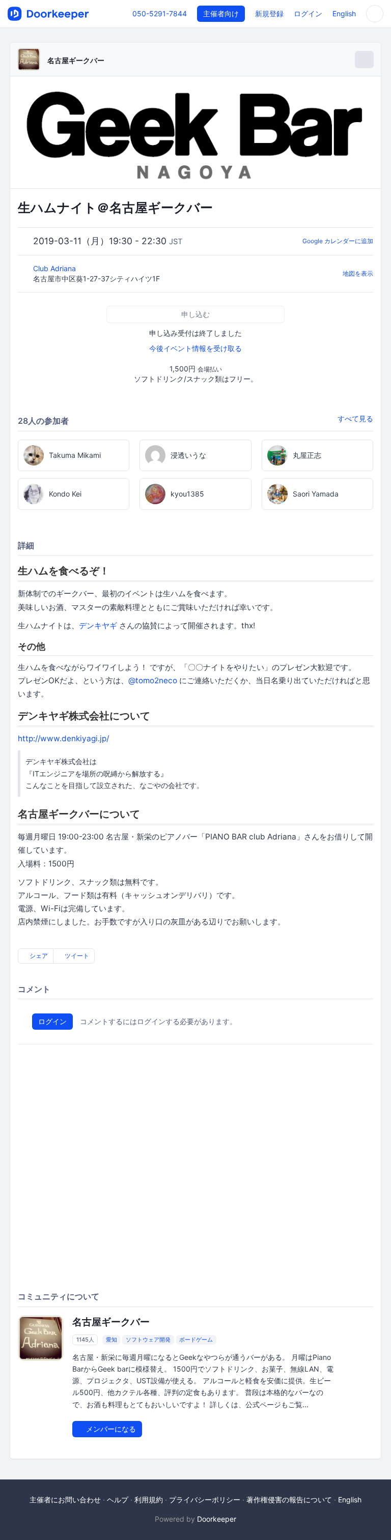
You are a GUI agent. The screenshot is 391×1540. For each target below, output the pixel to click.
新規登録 (269, 13)
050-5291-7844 (159, 13)
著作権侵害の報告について (289, 1499)
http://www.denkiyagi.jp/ (63, 738)
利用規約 (148, 1499)
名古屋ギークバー (75, 60)
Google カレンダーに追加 (337, 241)
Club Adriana (55, 268)
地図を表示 (358, 273)
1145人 (85, 1339)
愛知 (111, 1339)
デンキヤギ (98, 625)
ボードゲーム (196, 1339)
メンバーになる (110, 1429)
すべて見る (355, 418)
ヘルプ (117, 1499)
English (344, 13)
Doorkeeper (216, 1519)
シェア (38, 956)
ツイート (76, 956)
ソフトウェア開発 (148, 1339)
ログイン (308, 13)
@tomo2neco (152, 680)
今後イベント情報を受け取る (195, 348)
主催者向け (221, 13)
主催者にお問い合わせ (65, 1499)
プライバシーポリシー (204, 1499)
